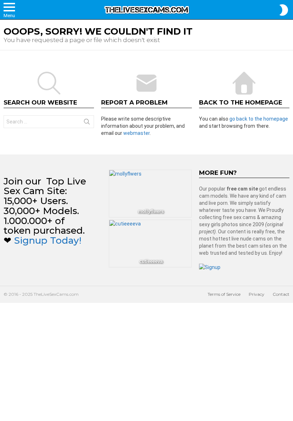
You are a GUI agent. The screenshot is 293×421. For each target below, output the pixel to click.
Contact (281, 294)
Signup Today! (47, 240)
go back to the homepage (258, 119)
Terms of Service (224, 294)
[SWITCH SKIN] (283, 10)
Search (87, 123)
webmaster (136, 133)
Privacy (256, 294)
